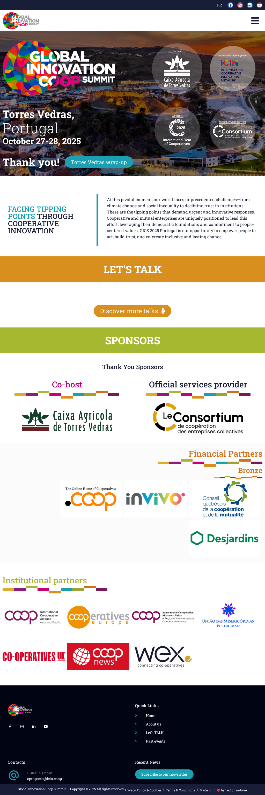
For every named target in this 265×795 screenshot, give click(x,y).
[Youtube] (259, 5)
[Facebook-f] (9, 726)
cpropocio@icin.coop (44, 778)
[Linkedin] (250, 5)
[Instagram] (21, 726)
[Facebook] (230, 5)
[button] (255, 20)
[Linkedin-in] (34, 726)
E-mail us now (39, 772)
